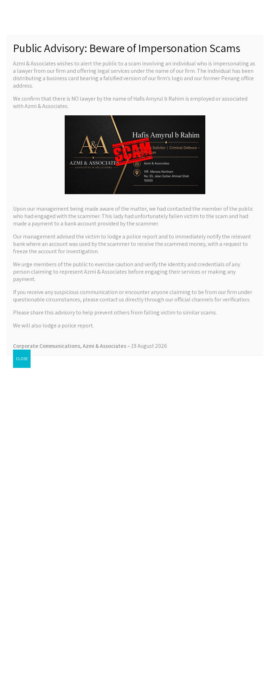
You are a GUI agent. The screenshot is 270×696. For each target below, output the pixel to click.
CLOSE (22, 358)
